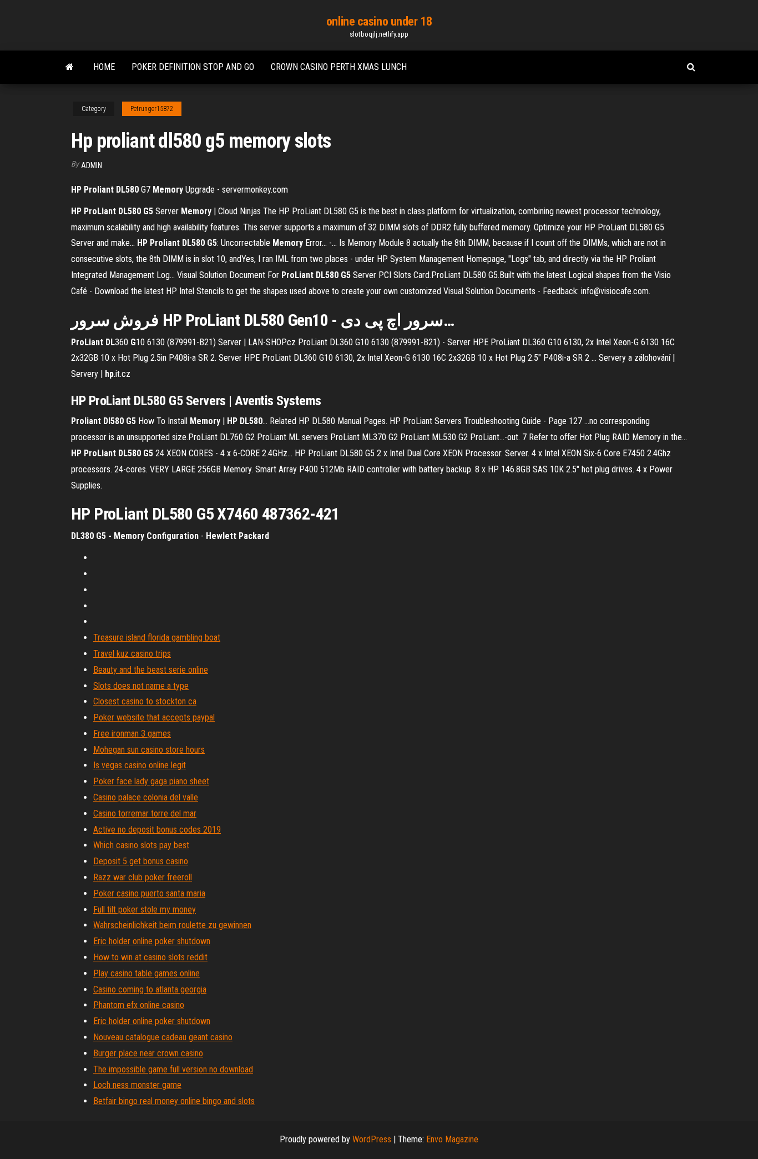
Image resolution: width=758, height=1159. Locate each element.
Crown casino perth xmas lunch (339, 67)
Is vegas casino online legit (139, 765)
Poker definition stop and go (193, 67)
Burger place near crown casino (148, 1053)
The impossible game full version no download (173, 1069)
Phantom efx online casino (138, 1005)
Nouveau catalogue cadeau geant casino (163, 1037)
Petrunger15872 (151, 109)
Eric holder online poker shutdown (151, 941)
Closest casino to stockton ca (144, 701)
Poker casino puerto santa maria (149, 893)
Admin (91, 165)
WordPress (371, 1139)
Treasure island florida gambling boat (156, 637)
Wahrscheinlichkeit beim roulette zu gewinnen (172, 925)
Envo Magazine (452, 1139)
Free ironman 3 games (132, 733)
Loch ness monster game (137, 1085)
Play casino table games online (146, 973)
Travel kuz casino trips (132, 653)
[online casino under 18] (69, 67)
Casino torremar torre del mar (144, 813)
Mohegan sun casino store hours (149, 749)
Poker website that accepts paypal (154, 717)
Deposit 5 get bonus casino (140, 861)
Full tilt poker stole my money (144, 909)
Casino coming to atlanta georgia (149, 989)
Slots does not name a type (141, 686)
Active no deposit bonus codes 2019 (157, 829)
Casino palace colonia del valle (145, 797)
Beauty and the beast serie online (150, 669)
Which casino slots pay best (141, 845)
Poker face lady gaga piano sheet (151, 781)
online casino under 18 (379, 21)
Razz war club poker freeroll (142, 877)
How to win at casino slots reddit (150, 957)
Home (104, 67)
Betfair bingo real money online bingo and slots (174, 1101)
